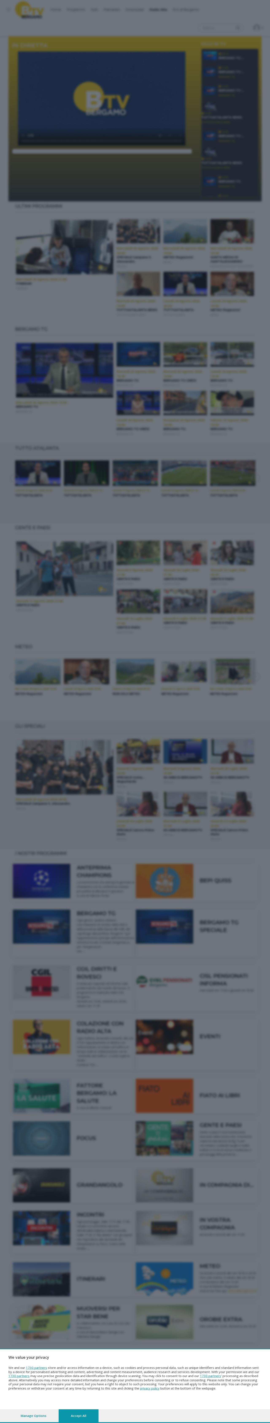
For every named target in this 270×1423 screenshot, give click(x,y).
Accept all (78, 1416)
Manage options (33, 1416)
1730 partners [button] (36, 1367)
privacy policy (149, 1388)
